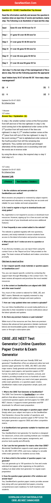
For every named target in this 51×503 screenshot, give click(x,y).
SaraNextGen (30, 394)
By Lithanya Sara (8, 103)
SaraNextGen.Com (25, 2)
